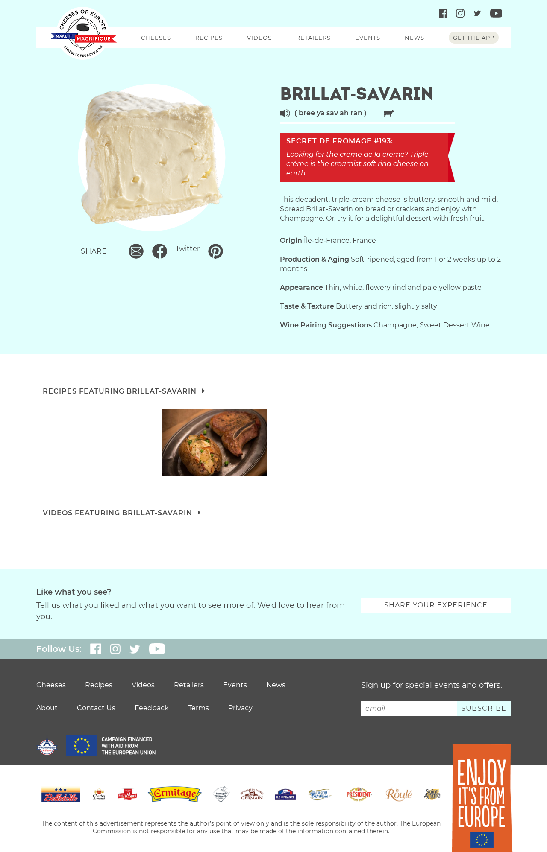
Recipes (209, 37)
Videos (259, 37)
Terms (198, 708)
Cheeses (156, 37)
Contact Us (96, 708)
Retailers (313, 37)
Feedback (152, 708)
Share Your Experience (436, 605)
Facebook (159, 251)
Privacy (240, 708)
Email (136, 251)
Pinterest (215, 251)
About (47, 708)
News (414, 37)
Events (367, 37)
